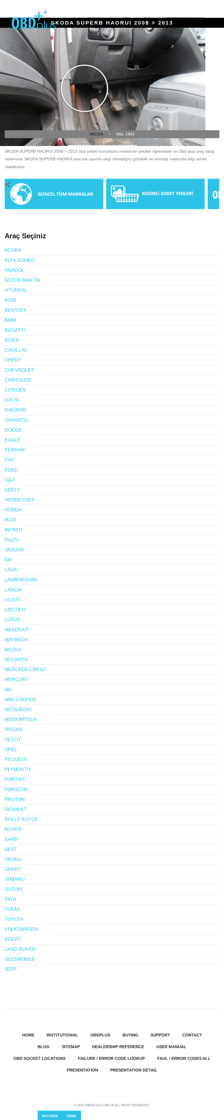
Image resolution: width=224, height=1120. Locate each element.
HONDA (13, 509)
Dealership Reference (118, 1046)
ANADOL (14, 270)
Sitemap (71, 1046)
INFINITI (13, 529)
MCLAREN (16, 659)
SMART (13, 869)
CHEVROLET (19, 370)
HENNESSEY (19, 499)
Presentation (82, 1070)
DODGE (13, 430)
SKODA (96, 134)
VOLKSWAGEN (21, 929)
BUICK (12, 340)
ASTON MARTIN (22, 280)
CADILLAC (16, 350)
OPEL (11, 749)
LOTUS (12, 619)
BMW (10, 320)
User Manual (171, 1046)
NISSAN (13, 729)
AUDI (10, 300)
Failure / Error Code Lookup (111, 1058)
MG (8, 689)
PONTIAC (15, 779)
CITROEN (15, 390)
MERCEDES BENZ (25, 669)
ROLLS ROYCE (21, 819)
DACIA (12, 399)
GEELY (12, 489)
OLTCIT (13, 739)
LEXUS (12, 599)
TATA (10, 899)
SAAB (11, 839)
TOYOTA (14, 919)
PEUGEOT (16, 759)
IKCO (10, 519)
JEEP (11, 969)
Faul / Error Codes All (184, 1058)
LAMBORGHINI (21, 579)
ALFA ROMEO (20, 260)
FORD (11, 470)
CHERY (13, 359)
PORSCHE (16, 789)
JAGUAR (14, 549)
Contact (192, 1035)
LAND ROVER (20, 949)
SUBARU (15, 879)
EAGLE (12, 439)
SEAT (11, 849)
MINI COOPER (20, 699)
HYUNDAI (15, 290)
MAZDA (13, 649)
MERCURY (17, 679)
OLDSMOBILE (20, 959)
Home (28, 1035)
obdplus (100, 1035)
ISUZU (12, 539)
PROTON (15, 799)
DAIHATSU (17, 420)
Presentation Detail (133, 1070)
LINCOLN (15, 609)
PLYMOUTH (18, 769)
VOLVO (12, 939)
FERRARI (15, 449)
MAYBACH (16, 639)
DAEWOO (15, 409)
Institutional (62, 1035)
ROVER (13, 829)
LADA (11, 569)
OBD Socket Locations (39, 1058)
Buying (130, 1035)
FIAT (10, 459)
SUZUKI (13, 889)
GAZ (9, 479)
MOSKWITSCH (21, 719)
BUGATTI (15, 330)
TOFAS (12, 909)
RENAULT (16, 809)
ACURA (13, 250)
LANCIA (13, 589)
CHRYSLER (18, 380)
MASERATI (17, 629)
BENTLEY (16, 310)
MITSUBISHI (18, 709)
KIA (8, 559)
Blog (44, 1046)
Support (160, 1035)
